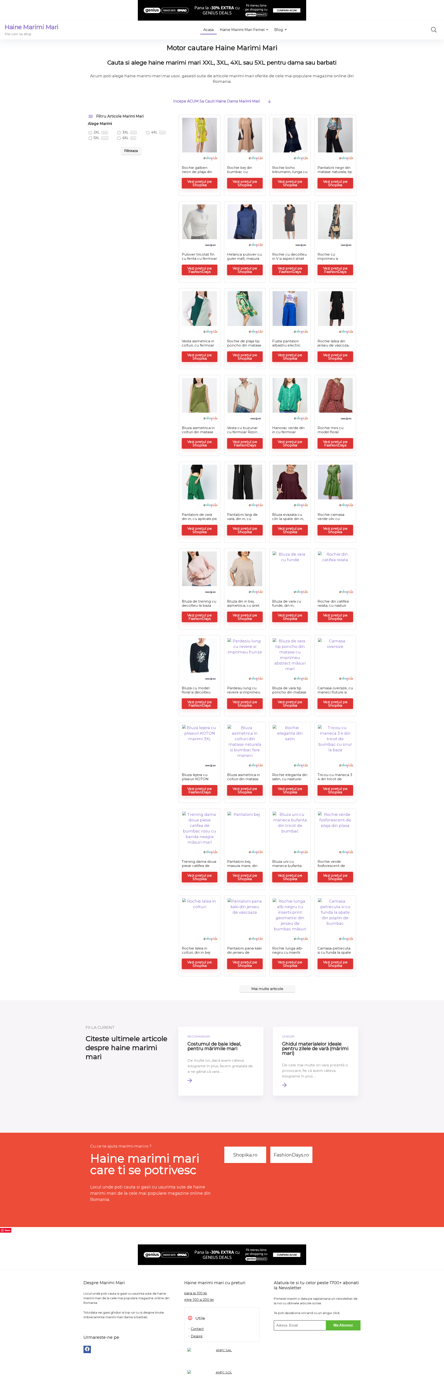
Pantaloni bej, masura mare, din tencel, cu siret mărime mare (242, 867)
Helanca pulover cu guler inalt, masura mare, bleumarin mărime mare (244, 260)
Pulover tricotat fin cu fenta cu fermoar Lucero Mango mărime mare (199, 260)
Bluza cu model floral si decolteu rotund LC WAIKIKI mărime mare (198, 694)
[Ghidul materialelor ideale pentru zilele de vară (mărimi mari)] (315, 1061)
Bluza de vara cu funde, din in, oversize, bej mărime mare (286, 607)
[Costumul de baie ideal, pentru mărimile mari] (221, 1061)
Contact (197, 1329)
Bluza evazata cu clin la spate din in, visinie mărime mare (290, 518)
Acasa (208, 30)
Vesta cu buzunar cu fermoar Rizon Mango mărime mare (242, 434)
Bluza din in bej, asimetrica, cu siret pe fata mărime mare (243, 607)
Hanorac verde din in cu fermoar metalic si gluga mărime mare (288, 434)
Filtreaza (131, 151)
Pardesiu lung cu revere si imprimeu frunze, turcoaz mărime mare (243, 694)
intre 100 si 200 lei (199, 1300)
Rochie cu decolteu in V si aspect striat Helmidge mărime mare (289, 260)
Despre (197, 1336)
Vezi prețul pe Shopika (199, 183)
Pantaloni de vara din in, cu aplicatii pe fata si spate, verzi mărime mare (199, 520)
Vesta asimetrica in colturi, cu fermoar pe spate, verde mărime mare (198, 347)
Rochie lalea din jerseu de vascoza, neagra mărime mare (333, 347)
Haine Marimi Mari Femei (242, 30)
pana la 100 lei (195, 1293)
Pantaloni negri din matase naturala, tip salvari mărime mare (335, 173)
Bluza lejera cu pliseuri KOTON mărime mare (195, 779)
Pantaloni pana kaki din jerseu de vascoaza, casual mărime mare (244, 954)
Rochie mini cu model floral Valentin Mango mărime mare (331, 434)
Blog (278, 30)
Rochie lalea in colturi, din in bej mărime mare (196, 952)
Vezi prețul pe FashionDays (199, 270)
